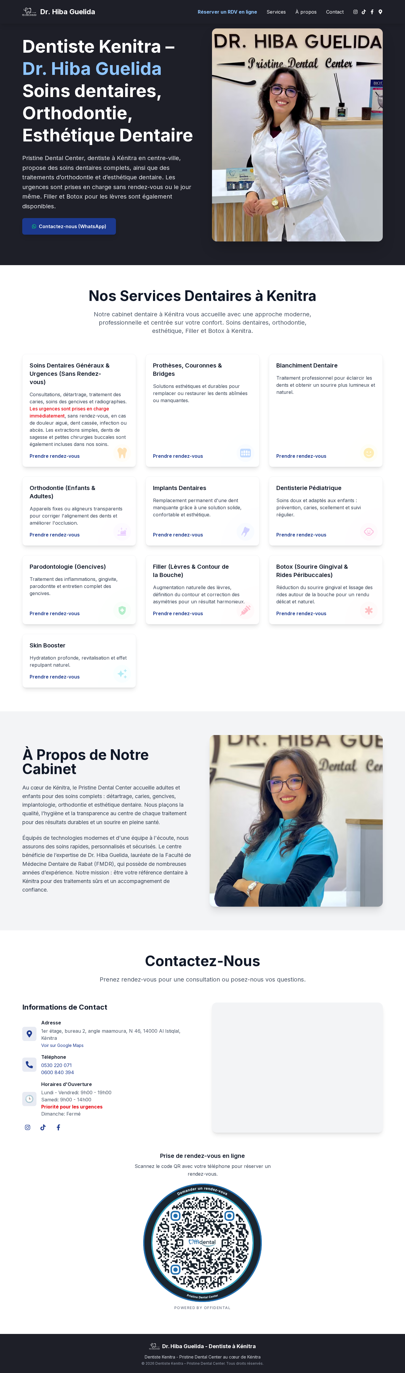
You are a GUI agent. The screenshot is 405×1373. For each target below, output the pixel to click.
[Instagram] (355, 11)
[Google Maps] (380, 11)
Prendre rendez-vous (55, 456)
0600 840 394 (57, 1072)
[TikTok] (363, 11)
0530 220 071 (56, 1065)
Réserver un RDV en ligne (227, 12)
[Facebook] (372, 11)
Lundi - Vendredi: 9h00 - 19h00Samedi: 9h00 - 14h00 (76, 1096)
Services (276, 12)
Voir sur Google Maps (62, 1045)
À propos (306, 12)
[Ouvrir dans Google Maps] (297, 1068)
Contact (335, 12)
